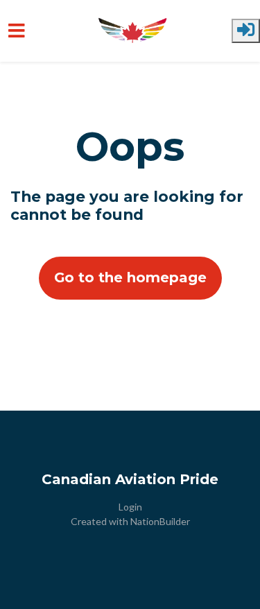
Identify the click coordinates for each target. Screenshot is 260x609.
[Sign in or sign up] (246, 31)
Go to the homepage (130, 277)
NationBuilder (160, 521)
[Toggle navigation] (16, 31)
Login (130, 507)
